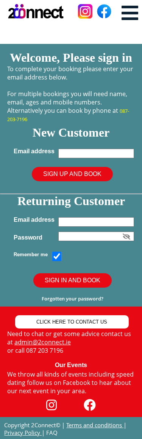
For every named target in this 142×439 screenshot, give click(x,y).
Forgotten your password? (72, 298)
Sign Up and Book (72, 174)
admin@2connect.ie (42, 342)
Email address (36, 151)
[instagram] (51, 405)
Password (29, 237)
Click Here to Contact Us (71, 322)
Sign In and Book (72, 280)
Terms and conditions (94, 425)
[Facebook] (90, 405)
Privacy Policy (23, 432)
